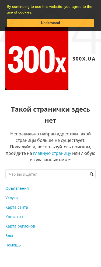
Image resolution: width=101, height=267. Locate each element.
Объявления (17, 188)
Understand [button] (50, 23)
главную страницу (52, 153)
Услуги (11, 197)
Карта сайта (16, 207)
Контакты (14, 216)
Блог (9, 235)
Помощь (13, 245)
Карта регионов (20, 226)
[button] (34, 13)
